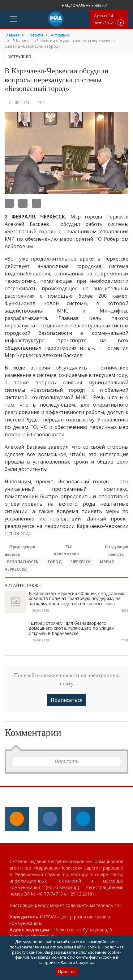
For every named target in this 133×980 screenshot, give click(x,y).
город (55, 561)
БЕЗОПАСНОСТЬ (22, 561)
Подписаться (66, 700)
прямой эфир (106, 18)
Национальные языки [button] (85, 5)
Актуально (19, 57)
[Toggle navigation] (13, 19)
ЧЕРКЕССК (81, 561)
